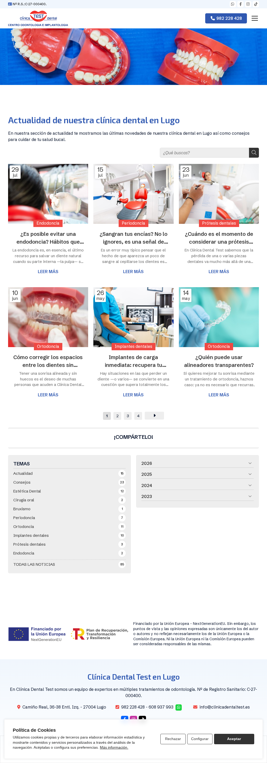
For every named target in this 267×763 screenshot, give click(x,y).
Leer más (48, 271)
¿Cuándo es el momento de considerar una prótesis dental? (219, 238)
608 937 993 (161, 707)
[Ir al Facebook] (240, 4)
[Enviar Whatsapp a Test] (233, 4)
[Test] (38, 18)
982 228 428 (133, 707)
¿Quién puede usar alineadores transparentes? (219, 361)
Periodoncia (133, 223)
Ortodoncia (48, 346)
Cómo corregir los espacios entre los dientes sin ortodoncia (48, 361)
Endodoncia (48, 223)
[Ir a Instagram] (248, 4)
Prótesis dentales (219, 223)
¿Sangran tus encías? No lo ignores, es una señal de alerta (133, 238)
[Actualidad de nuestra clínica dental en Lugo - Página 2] (154, 416)
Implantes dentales (133, 346)
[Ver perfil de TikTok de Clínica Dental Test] (256, 4)
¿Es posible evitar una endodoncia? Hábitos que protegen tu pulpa (48, 238)
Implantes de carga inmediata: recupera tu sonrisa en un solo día (133, 361)
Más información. (114, 747)
